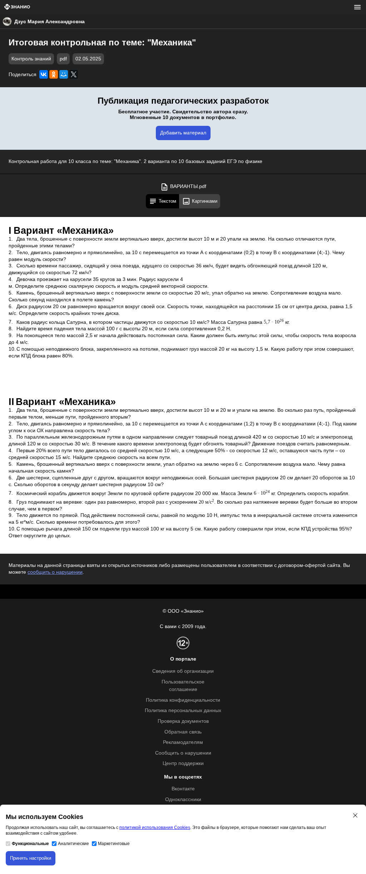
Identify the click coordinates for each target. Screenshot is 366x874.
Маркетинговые (114, 843)
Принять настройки (30, 858)
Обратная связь (183, 732)
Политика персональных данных (183, 710)
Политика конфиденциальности (183, 700)
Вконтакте (183, 788)
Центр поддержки (183, 763)
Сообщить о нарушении (183, 753)
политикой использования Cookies (154, 827)
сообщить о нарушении (55, 572)
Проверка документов (183, 721)
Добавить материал (183, 132)
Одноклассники (183, 799)
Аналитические (73, 843)
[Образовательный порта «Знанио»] (17, 7)
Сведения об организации (183, 671)
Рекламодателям (183, 742)
